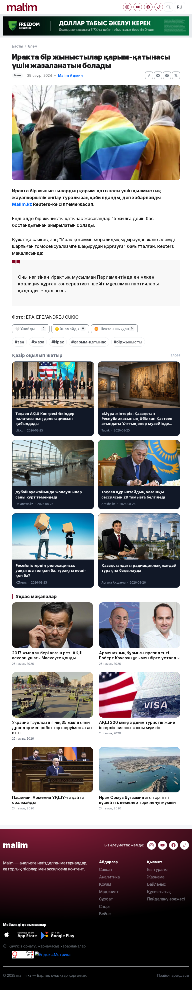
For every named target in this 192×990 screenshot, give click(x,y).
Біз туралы (157, 869)
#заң (19, 341)
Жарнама (155, 876)
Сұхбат (106, 898)
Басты (17, 46)
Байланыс (156, 884)
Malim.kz (22, 204)
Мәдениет (109, 891)
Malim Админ (70, 75)
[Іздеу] (168, 7)
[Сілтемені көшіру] (149, 75)
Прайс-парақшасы (173, 975)
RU (179, 7)
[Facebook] (148, 7)
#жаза (38, 341)
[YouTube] (138, 7)
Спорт (105, 906)
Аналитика (109, 876)
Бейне (105, 913)
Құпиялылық (159, 891)
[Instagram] (127, 7)
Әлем (32, 46)
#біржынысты (128, 341)
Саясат (106, 869)
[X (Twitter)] (176, 75)
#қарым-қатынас (88, 341)
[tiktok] (158, 7)
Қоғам (105, 884)
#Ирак (58, 341)
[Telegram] (158, 75)
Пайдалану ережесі (166, 898)
